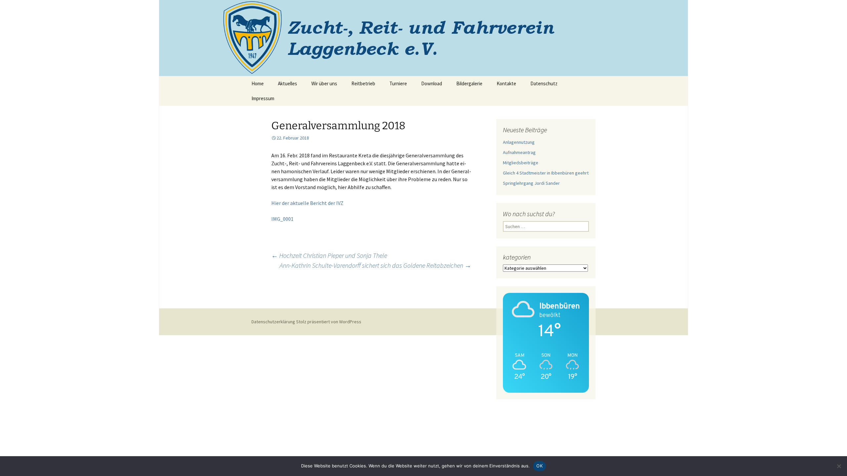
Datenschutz (543, 83)
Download (431, 83)
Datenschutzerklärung (273, 322)
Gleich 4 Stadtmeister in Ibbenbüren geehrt (546, 173)
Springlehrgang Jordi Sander (531, 183)
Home (257, 83)
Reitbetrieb (363, 83)
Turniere (398, 83)
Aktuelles (287, 83)
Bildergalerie (469, 83)
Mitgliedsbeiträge (520, 163)
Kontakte (506, 83)
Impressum (262, 98)
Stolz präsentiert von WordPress (328, 322)
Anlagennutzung (519, 142)
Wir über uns (324, 83)
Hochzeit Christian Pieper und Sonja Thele (329, 255)
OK (539, 465)
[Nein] (838, 466)
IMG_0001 (282, 219)
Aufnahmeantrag (519, 152)
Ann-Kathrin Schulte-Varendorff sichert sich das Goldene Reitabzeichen (375, 265)
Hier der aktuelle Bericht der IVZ (307, 203)
